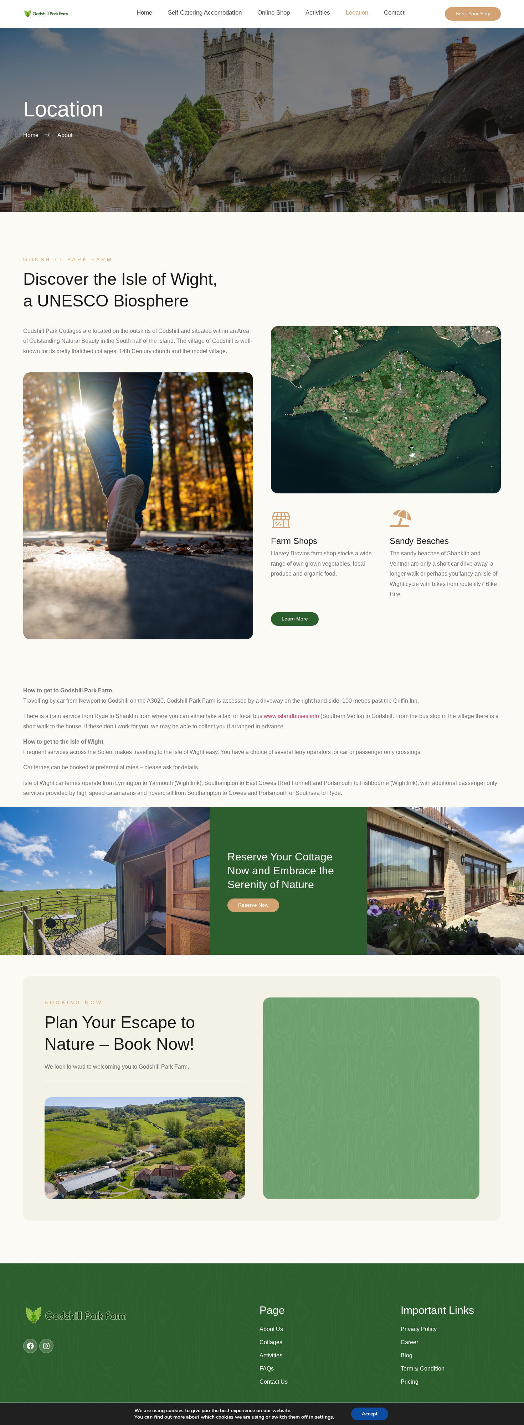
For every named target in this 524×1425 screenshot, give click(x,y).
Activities (317, 12)
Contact (394, 12)
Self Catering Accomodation (205, 12)
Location (357, 12)
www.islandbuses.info (291, 716)
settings (324, 1417)
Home (144, 12)
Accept (369, 1413)
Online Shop (273, 12)
